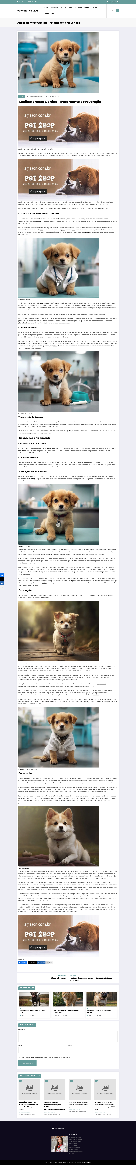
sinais (55, 346)
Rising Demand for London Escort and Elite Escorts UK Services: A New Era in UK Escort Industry (104, 1107)
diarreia (88, 343)
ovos (93, 303)
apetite (97, 341)
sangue (97, 343)
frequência (22, 680)
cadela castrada (23, 868)
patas (95, 789)
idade (76, 318)
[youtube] (118, 2)
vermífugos (32, 479)
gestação (70, 431)
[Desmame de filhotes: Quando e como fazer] (34, 999)
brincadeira (85, 889)
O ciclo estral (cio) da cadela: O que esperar (99, 1011)
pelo (41, 303)
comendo (21, 343)
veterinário (22, 451)
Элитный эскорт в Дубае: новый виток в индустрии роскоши (53, 1104)
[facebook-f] (108, 2)
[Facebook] (2, 575)
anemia (72, 204)
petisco (49, 554)
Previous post (62, 975)
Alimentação (48, 14)
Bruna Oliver (73, 1137)
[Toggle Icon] (117, 10)
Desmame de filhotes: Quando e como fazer (32, 1011)
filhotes (87, 232)
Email (70, 1045)
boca (73, 230)
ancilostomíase (60, 219)
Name (20, 1045)
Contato (54, 8)
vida (37, 321)
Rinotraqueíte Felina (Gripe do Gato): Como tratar (66, 1011)
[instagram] (115, 2)
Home (45, 8)
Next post (73, 975)
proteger (33, 433)
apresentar (51, 448)
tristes (44, 583)
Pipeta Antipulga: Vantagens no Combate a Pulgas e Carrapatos (91, 979)
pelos (63, 230)
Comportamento (82, 8)
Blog (21, 1081)
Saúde (94, 8)
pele (41, 230)
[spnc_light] (112, 10)
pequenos (38, 221)
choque (30, 413)
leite (59, 232)
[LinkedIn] (2, 583)
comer (83, 305)
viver (115, 702)
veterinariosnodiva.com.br (36, 96)
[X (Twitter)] (2, 579)
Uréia (20, 546)
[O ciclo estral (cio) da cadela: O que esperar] (101, 999)
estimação (101, 572)
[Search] (109, 11)
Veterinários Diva (27, 10)
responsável (101, 684)
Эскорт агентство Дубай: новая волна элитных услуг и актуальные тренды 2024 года (79, 1105)
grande (43, 876)
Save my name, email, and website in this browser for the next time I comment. (45, 1057)
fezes (55, 303)
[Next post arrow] (117, 978)
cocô (53, 424)
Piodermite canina (58, 978)
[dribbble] (113, 2)
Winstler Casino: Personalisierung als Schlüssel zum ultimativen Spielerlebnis (29, 1105)
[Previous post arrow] (18, 978)
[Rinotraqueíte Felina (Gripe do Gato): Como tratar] (68, 999)
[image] (58, 127)
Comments (21, 1030)
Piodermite (21, 300)
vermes (57, 202)
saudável (96, 695)
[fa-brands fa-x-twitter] (110, 2)
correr (70, 581)
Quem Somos (66, 8)
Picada (20, 769)
